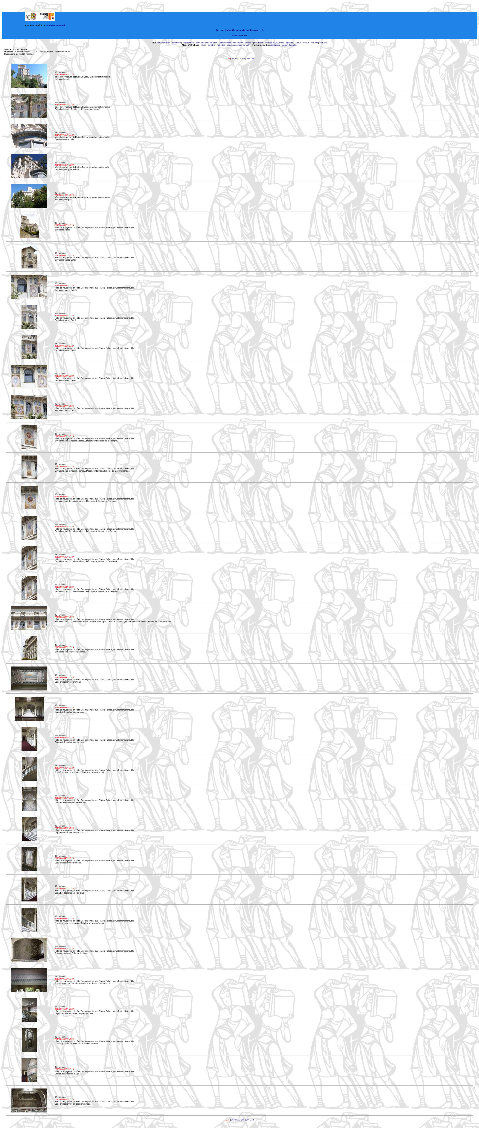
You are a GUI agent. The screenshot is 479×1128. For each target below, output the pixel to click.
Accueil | (221, 30)
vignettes (221, 45)
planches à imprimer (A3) (238, 45)
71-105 (241, 58)
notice (203, 45)
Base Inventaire (239, 35)
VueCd (306, 43)
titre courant (238, 43)
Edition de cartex (289, 45)
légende (289, 43)
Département (188, 43)
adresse (249, 43)
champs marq (271, 43)
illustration (258, 43)
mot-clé (314, 43)
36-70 (234, 58)
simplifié (211, 45)
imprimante (275, 45)
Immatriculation (163, 43)
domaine (323, 43)
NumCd (298, 43)
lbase (281, 43)
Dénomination (225, 43)
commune (176, 43)
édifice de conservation (206, 43)
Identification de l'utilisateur (242, 30)
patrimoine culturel (55, 25)
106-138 (250, 58)
